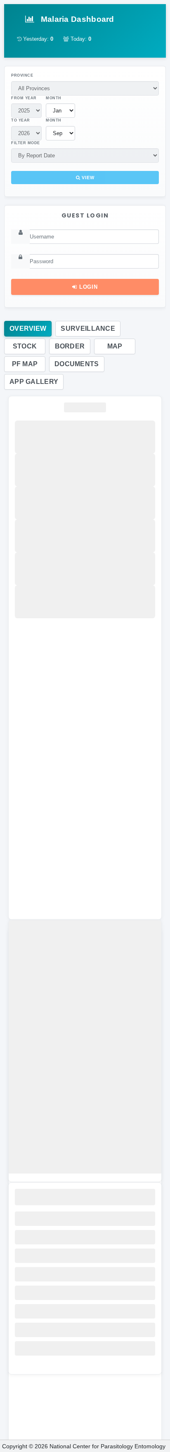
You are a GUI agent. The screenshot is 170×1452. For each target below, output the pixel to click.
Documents (76, 363)
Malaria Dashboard (76, 19)
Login (87, 287)
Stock (25, 346)
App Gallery (33, 381)
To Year (20, 120)
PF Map (25, 363)
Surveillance (88, 328)
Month (53, 98)
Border (70, 346)
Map (115, 346)
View (87, 177)
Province (22, 75)
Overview (27, 328)
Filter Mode (25, 143)
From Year (24, 98)
